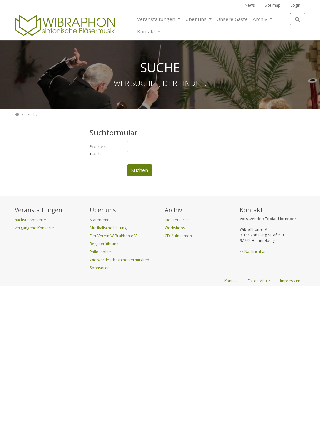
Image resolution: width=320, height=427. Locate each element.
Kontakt (147, 31)
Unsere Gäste (232, 19)
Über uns (196, 19)
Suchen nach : (98, 150)
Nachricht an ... (257, 251)
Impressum (290, 281)
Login (295, 5)
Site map (273, 5)
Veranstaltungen (157, 19)
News (250, 5)
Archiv (260, 19)
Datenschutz (259, 281)
